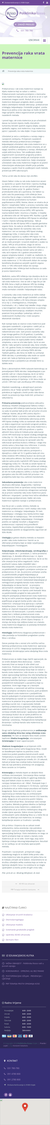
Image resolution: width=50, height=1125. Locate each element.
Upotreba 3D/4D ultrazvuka (18, 934)
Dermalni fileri (12, 939)
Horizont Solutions (20, 1045)
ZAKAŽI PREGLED (24, 24)
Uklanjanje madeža (14, 924)
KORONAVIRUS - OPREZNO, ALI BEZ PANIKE (25, 971)
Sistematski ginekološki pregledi (20, 929)
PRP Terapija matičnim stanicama (23, 889)
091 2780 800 (13, 1079)
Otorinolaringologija (15, 919)
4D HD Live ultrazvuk (27, 884)
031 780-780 (26, 30)
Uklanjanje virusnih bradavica (19, 914)
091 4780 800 (13, 1073)
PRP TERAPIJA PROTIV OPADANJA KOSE (23, 983)
